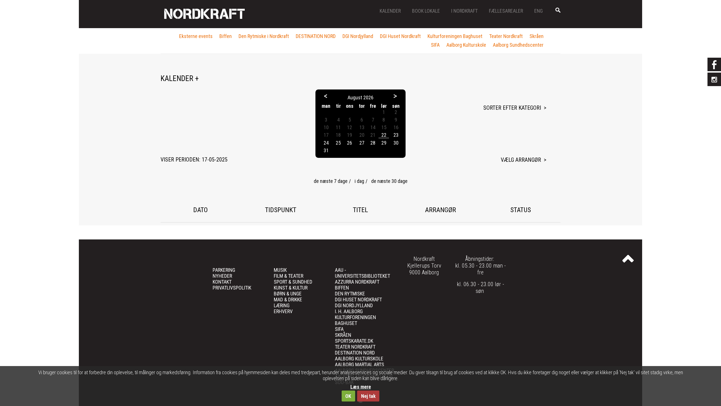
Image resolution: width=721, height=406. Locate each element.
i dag (359, 181)
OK (348, 396)
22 (383, 135)
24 (326, 143)
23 (396, 135)
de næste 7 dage (331, 181)
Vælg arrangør (521, 159)
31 (326, 150)
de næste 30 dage (389, 181)
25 (338, 143)
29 (383, 143)
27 (361, 143)
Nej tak (368, 396)
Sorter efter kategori (512, 107)
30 (396, 143)
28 (372, 143)
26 (349, 143)
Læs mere (360, 387)
